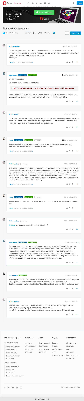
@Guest (39, 140)
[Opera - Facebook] (4, 387)
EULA (54, 352)
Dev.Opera (43, 352)
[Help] (49, 3)
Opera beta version (13, 356)
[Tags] (33, 3)
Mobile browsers (10, 363)
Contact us (70, 358)
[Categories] (24, 3)
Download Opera (45, 12)
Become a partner (73, 355)
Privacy (55, 346)
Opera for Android (12, 367)
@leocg (25, 164)
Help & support (44, 343)
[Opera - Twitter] (8, 387)
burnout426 (13, 275)
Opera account (30, 346)
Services (29, 338)
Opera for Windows (12, 33)
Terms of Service (58, 355)
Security (55, 343)
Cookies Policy (57, 349)
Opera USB (10, 359)
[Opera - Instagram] (21, 387)
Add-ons (28, 343)
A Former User (14, 47)
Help (41, 338)
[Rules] (45, 3)
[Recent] (29, 3)
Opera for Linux (11, 353)
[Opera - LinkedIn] (17, 387)
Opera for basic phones (14, 376)
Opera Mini (10, 370)
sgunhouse (13, 75)
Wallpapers (29, 349)
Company (71, 338)
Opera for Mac (11, 350)
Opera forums (44, 349)
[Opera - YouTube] (13, 387)
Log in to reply (76, 33)
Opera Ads (29, 352)
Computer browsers (11, 343)
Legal (54, 338)
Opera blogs (43, 346)
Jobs (68, 349)
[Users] (37, 3)
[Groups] (41, 3)
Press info (70, 346)
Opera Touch (10, 373)
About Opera (71, 343)
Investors (69, 352)
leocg (11, 140)
